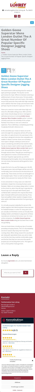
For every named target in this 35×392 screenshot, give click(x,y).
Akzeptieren (17, 378)
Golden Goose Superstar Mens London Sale (14, 148)
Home (3, 52)
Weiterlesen (11, 343)
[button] (32, 360)
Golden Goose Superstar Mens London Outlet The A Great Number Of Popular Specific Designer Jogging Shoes (16, 81)
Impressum (19, 390)
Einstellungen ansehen (17, 387)
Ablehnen (17, 382)
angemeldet (11, 261)
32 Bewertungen (8, 326)
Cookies (14, 390)
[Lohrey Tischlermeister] (22, 4)
